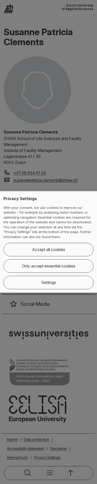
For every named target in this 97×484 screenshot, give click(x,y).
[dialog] (48, 242)
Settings (48, 282)
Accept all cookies (48, 249)
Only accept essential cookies (48, 266)
